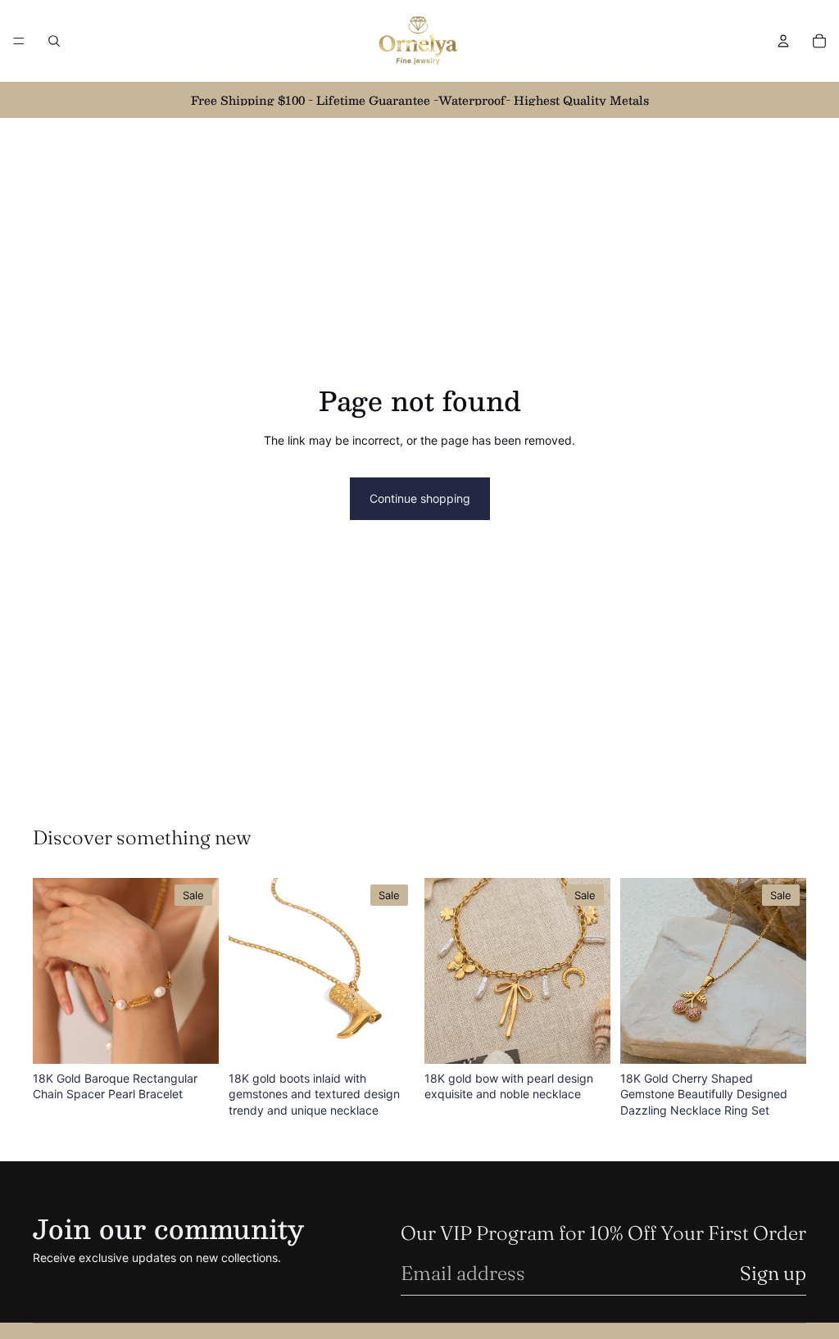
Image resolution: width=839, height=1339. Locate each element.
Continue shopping (420, 498)
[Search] (54, 41)
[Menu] (19, 41)
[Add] (193, 1038)
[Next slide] (201, 970)
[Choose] (781, 1038)
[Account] (783, 41)
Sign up (773, 1273)
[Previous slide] (51, 970)
